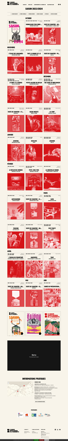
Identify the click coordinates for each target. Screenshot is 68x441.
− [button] (8, 383)
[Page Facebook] (55, 429)
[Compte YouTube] (57, 429)
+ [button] (8, 382)
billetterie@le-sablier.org (46, 433)
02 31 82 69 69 (44, 432)
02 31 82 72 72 (44, 435)
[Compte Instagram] (59, 429)
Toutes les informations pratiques (40, 401)
